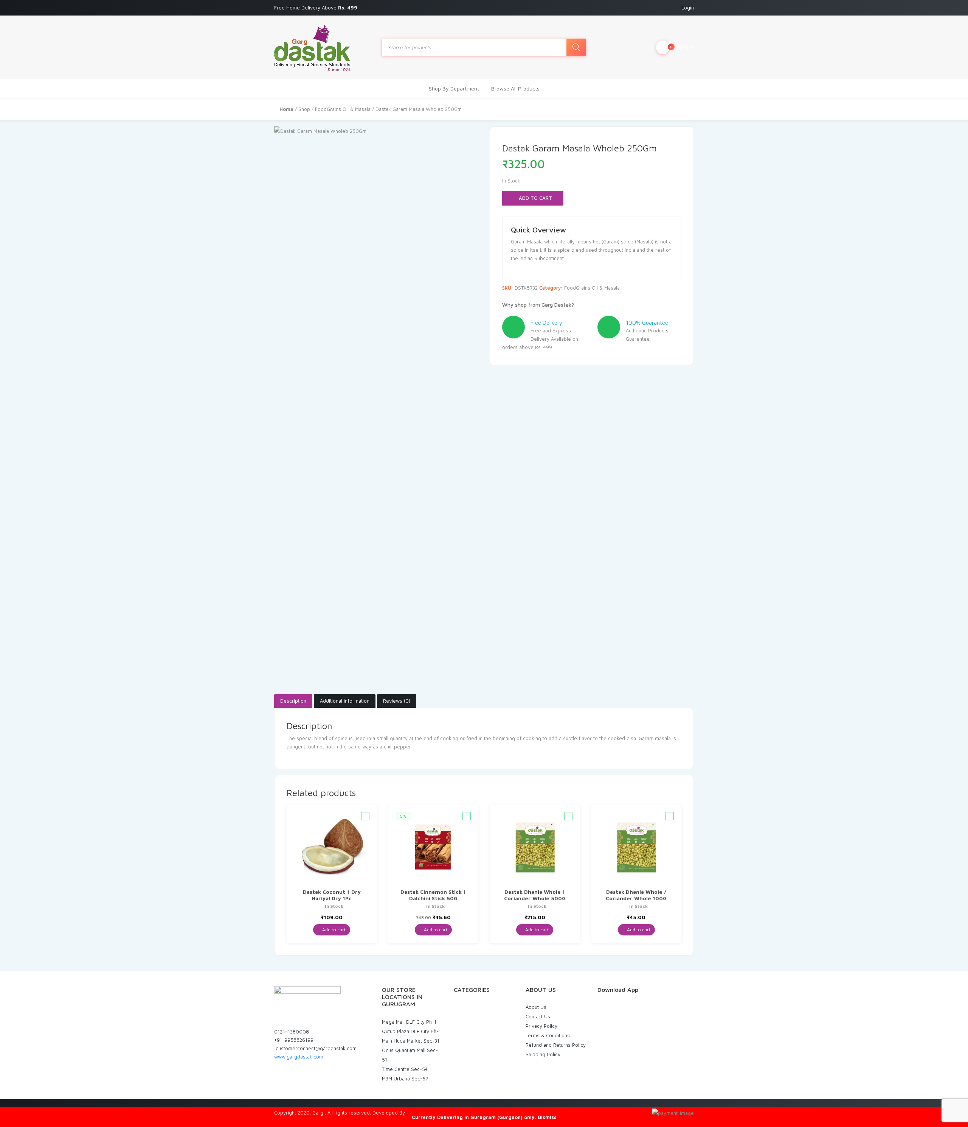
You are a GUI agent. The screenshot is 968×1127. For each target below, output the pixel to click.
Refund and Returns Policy (556, 1045)
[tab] (293, 701)
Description (293, 701)
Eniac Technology (426, 1113)
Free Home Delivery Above (316, 8)
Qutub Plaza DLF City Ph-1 (411, 1031)
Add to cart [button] (333, 929)
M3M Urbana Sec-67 (405, 1079)
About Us (536, 1007)
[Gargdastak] (312, 47)
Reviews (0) (396, 701)
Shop (304, 109)
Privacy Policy (541, 1026)
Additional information (344, 701)
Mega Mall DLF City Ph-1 (409, 1022)
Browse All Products (515, 88)
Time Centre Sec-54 (405, 1069)
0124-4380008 (291, 1032)
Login (687, 8)
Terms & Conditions (548, 1035)
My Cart (682, 47)
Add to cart (534, 198)
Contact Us (538, 1016)
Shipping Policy (543, 1054)
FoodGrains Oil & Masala (343, 109)
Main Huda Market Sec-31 (410, 1041)
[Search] (576, 47)
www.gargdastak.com (298, 1057)
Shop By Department (454, 88)
